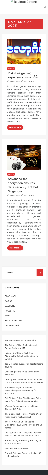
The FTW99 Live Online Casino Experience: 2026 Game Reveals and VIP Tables (24, 424)
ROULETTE (10, 311)
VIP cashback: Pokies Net (17, 448)
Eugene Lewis (14, 81)
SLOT (7, 315)
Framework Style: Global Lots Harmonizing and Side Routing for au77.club (21, 390)
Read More (14, 127)
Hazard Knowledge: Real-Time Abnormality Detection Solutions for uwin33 (22, 356)
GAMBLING (10, 306)
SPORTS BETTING (13, 320)
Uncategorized (12, 325)
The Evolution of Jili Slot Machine (20, 340)
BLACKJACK (10, 296)
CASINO (11, 68)
